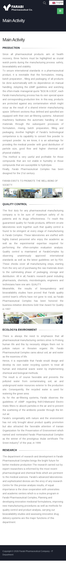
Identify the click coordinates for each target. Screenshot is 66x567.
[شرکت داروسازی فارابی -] (18, 8)
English (59, 2)
